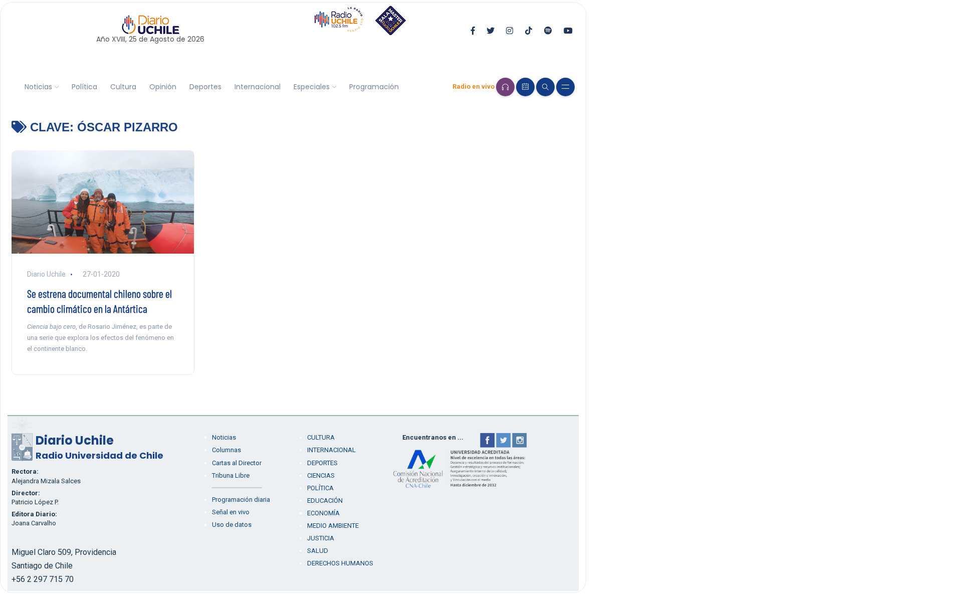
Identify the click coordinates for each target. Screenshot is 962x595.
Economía (323, 513)
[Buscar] (545, 87)
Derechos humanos (340, 563)
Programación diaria (241, 499)
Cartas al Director (237, 463)
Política (84, 87)
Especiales (312, 87)
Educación (325, 500)
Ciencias (321, 475)
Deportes (205, 87)
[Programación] (525, 87)
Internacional (257, 87)
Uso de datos (232, 524)
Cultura (123, 87)
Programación (374, 87)
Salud (317, 550)
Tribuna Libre (231, 475)
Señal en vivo (231, 512)
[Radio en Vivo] (505, 87)
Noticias (38, 87)
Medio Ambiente (333, 525)
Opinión (162, 87)
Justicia (320, 538)
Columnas (226, 450)
